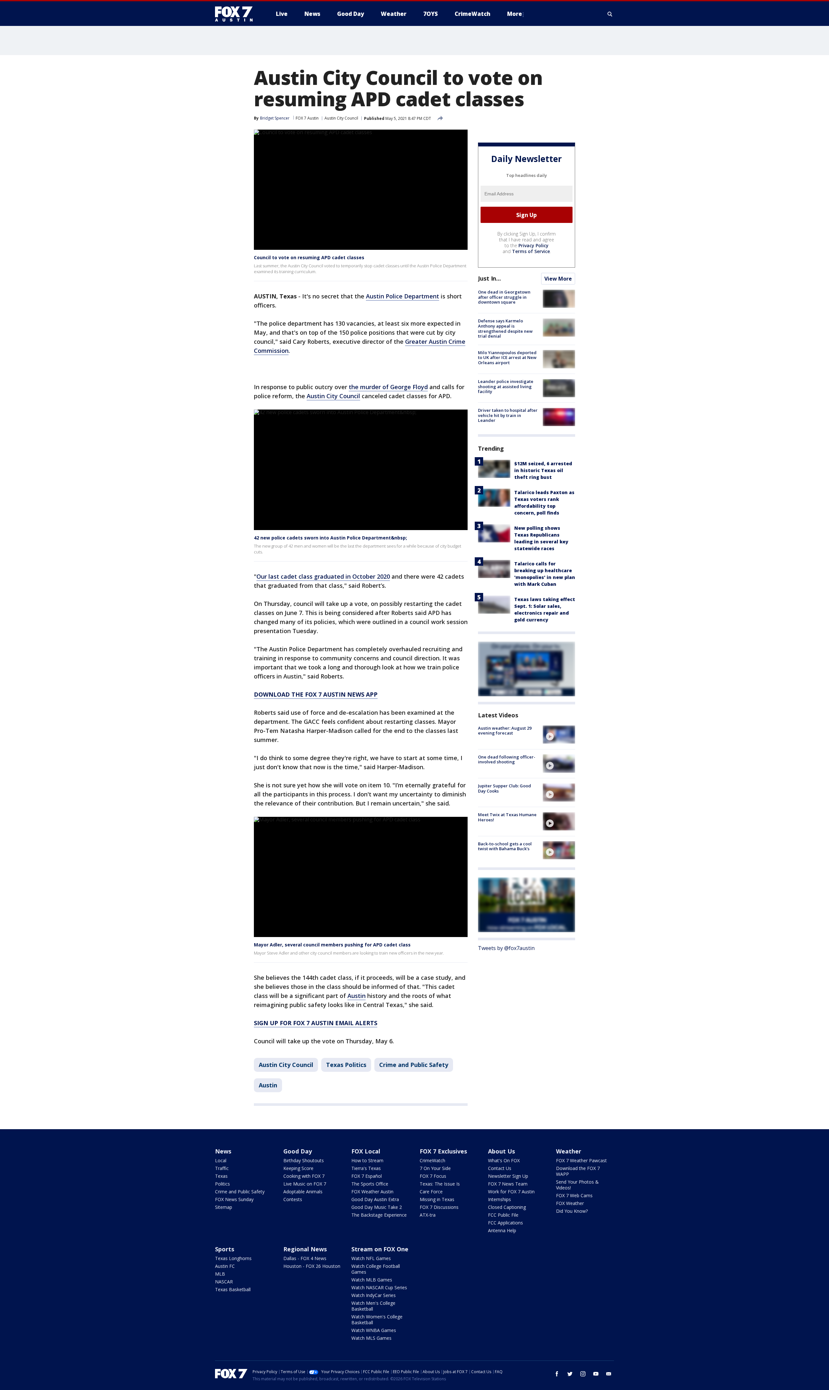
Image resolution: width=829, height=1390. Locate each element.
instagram (583, 1374)
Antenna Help (502, 1230)
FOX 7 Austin (307, 118)
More (514, 13)
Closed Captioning (507, 1207)
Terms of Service (531, 251)
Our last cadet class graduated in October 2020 (323, 576)
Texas (221, 1176)
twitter (570, 1374)
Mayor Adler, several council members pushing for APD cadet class (332, 945)
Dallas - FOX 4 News (304, 1258)
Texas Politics (346, 1065)
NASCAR (224, 1282)
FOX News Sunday (234, 1199)
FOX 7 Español (366, 1176)
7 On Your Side (435, 1168)
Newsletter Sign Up (508, 1176)
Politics (222, 1184)
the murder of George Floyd (388, 387)
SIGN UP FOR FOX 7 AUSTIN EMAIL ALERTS (315, 1023)
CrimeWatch (432, 1160)
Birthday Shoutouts (303, 1160)
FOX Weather (570, 1203)
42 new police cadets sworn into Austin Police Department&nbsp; (330, 538)
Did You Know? (572, 1211)
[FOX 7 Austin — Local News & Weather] (236, 14)
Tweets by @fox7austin (506, 947)
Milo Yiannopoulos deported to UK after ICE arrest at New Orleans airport (507, 357)
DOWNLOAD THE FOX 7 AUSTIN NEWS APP (316, 694)
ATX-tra (428, 1215)
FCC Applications (505, 1223)
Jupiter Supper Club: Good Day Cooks (504, 788)
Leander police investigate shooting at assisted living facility (505, 386)
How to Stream (367, 1160)
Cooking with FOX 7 (303, 1176)
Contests (292, 1199)
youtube (596, 1374)
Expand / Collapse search (610, 14)
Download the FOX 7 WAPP (578, 1171)
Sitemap (223, 1207)
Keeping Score (298, 1168)
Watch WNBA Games (373, 1330)
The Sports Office (369, 1184)
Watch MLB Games (371, 1280)
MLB (220, 1274)
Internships (499, 1199)
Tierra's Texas (366, 1168)
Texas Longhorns (233, 1258)
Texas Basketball (233, 1289)
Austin (356, 996)
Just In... (489, 278)
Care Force (431, 1191)
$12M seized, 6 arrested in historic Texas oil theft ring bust (543, 470)
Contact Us (499, 1168)
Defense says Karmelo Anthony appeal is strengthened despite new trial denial (505, 328)
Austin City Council (341, 118)
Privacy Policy (533, 245)
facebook (557, 1374)
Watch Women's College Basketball (377, 1320)
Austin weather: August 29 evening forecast (504, 730)
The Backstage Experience (379, 1215)
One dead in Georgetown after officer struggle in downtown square (504, 297)
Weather (568, 1151)
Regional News (305, 1249)
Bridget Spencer (275, 118)
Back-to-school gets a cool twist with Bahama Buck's (505, 845)
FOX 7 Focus (433, 1176)
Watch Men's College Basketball (373, 1306)
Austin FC (225, 1266)
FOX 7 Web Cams (574, 1195)
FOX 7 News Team (508, 1184)
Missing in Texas (437, 1199)
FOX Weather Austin (372, 1191)
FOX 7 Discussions (439, 1207)
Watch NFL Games (371, 1258)
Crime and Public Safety (413, 1065)
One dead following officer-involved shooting (506, 759)
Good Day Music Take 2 (376, 1207)
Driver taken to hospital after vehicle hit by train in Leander (508, 415)
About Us (501, 1151)
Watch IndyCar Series (373, 1295)
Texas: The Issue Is (440, 1184)
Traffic (222, 1168)
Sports (224, 1249)
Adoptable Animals (303, 1191)
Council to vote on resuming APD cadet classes (309, 257)
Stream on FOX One (379, 1249)
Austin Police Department (402, 296)
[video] (559, 734)
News (223, 1151)
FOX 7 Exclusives (443, 1151)
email (609, 1374)
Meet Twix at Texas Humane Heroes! (507, 817)
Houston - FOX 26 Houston (311, 1266)
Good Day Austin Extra (375, 1199)
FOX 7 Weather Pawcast (581, 1160)
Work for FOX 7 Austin (511, 1191)
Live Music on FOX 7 (304, 1184)
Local (220, 1160)
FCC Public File (503, 1215)
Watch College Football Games (375, 1269)
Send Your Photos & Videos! (577, 1185)
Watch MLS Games (371, 1338)
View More (558, 278)
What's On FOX (504, 1160)
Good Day (297, 1151)
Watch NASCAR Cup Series (379, 1287)
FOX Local (365, 1151)
